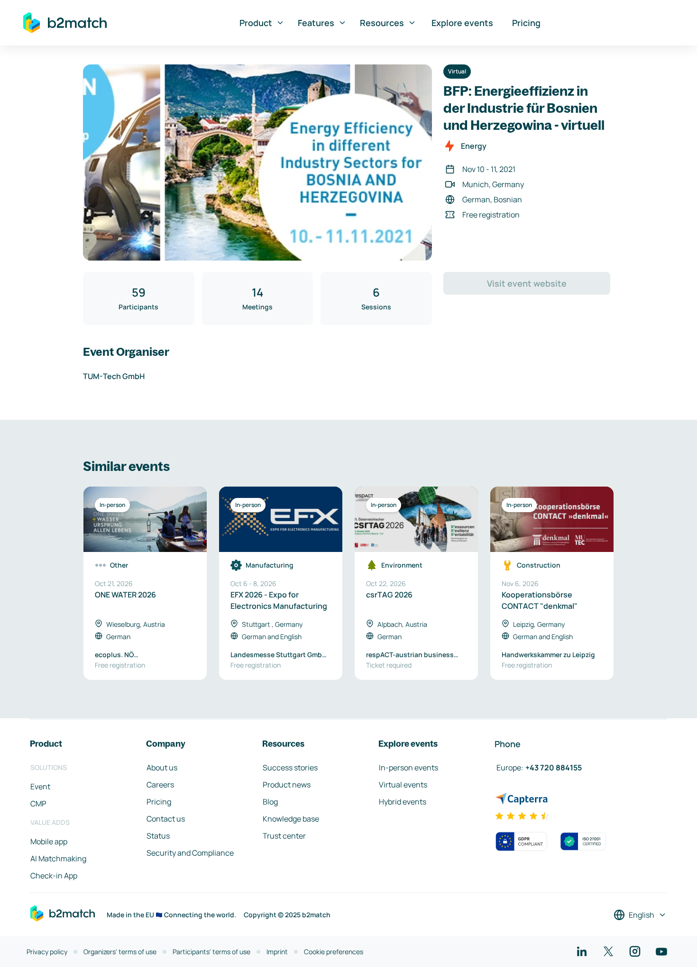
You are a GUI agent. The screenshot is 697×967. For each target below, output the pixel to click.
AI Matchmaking (58, 858)
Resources (382, 22)
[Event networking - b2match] (65, 23)
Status (158, 836)
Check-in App (53, 875)
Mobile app (48, 841)
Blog (270, 801)
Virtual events (403, 784)
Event (40, 786)
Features (316, 22)
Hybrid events (402, 801)
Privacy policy (47, 951)
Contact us (166, 818)
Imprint (277, 951)
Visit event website (527, 283)
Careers (160, 784)
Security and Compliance (190, 853)
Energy (473, 146)
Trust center (284, 836)
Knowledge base (291, 818)
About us (162, 767)
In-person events (408, 767)
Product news (287, 784)
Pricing (526, 22)
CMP (38, 803)
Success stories (290, 767)
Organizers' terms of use (119, 951)
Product (255, 22)
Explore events (462, 22)
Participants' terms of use (211, 951)
